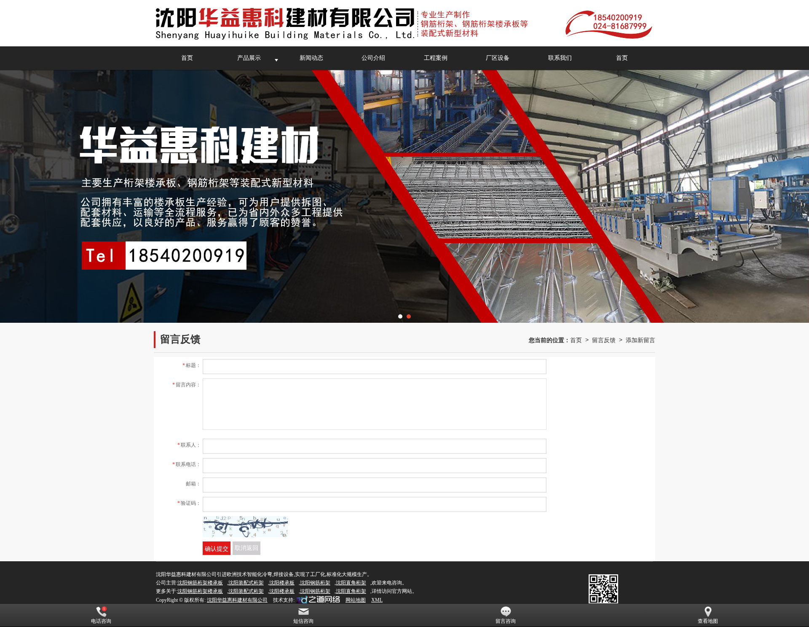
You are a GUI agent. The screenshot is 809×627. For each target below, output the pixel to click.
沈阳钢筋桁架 (315, 583)
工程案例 (435, 58)
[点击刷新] (245, 526)
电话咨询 (101, 621)
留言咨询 (506, 621)
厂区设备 (497, 58)
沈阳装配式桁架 (246, 583)
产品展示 (249, 58)
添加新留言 (640, 339)
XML (377, 600)
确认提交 (216, 548)
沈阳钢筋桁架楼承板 (200, 583)
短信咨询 (303, 621)
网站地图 (356, 600)
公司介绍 (373, 58)
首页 (187, 58)
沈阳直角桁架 (351, 583)
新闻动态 (311, 58)
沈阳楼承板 (282, 583)
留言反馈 (604, 339)
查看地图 (708, 621)
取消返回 (246, 548)
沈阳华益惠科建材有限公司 (237, 600)
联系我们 (560, 58)
